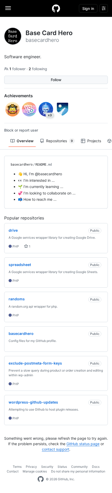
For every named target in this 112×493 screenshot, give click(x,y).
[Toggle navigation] (8, 8)
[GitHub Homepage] (41, 479)
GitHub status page (82, 444)
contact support (55, 449)
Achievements (18, 95)
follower (18, 69)
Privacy (31, 467)
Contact (12, 471)
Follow (56, 79)
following (38, 69)
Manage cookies (35, 471)
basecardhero (22, 164)
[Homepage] (56, 8)
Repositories (59, 141)
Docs (95, 467)
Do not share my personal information (78, 471)
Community (79, 467)
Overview (25, 141)
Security (47, 467)
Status (62, 467)
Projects (94, 141)
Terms (17, 467)
